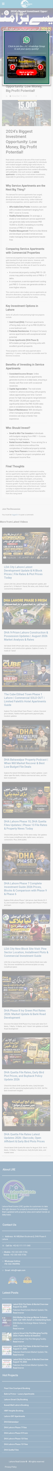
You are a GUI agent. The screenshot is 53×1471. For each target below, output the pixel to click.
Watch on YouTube (26, 72)
